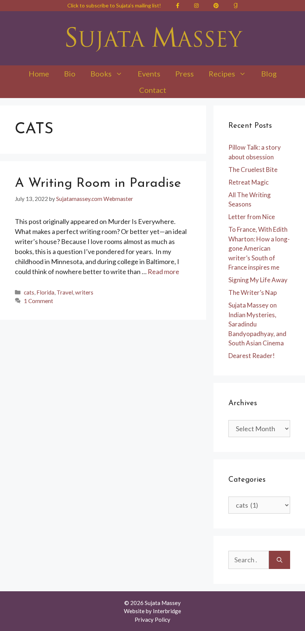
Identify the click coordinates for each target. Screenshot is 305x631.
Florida (45, 292)
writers (84, 292)
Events (149, 73)
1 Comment (38, 300)
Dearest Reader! (251, 356)
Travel (65, 292)
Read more (163, 271)
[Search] (279, 560)
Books (101, 73)
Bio (70, 73)
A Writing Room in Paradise (98, 183)
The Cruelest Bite (252, 169)
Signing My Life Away (258, 280)
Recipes (222, 73)
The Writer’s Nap (252, 292)
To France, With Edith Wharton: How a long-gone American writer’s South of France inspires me (259, 248)
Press (184, 73)
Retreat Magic (248, 182)
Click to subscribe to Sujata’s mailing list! (114, 5)
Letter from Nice (251, 217)
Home (39, 73)
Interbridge (167, 611)
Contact (152, 89)
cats (29, 292)
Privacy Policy (152, 619)
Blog (269, 73)
